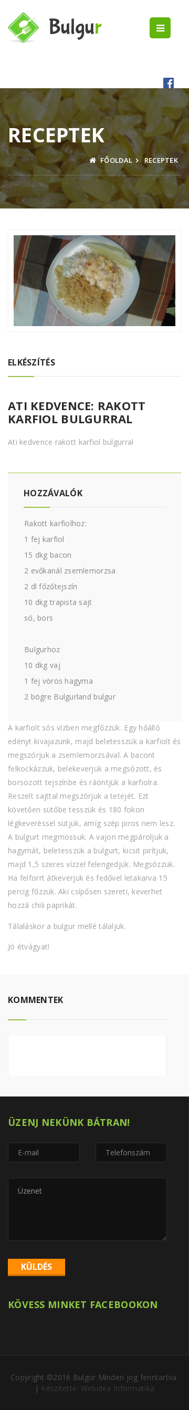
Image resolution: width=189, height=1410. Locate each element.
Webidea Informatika (117, 1388)
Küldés (36, 1266)
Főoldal (115, 160)
